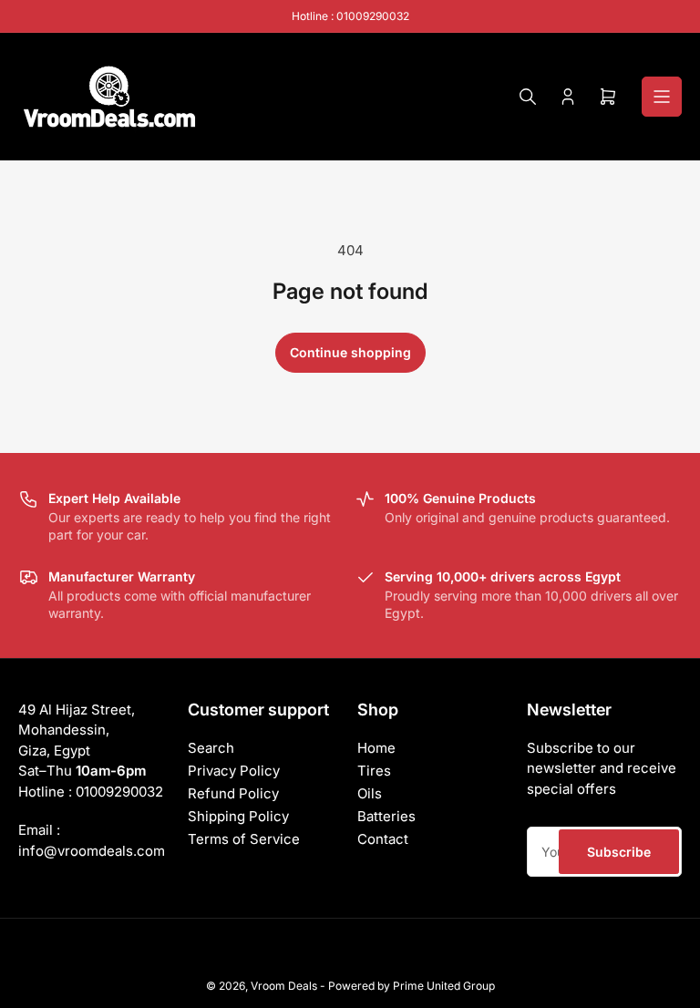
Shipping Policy (238, 816)
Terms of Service (244, 839)
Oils (369, 793)
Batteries (386, 816)
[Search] (528, 97)
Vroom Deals (284, 986)
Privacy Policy (234, 770)
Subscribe (619, 851)
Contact (382, 839)
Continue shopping (350, 352)
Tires (374, 770)
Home (376, 747)
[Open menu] (662, 97)
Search (211, 747)
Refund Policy (233, 793)
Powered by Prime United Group (411, 986)
